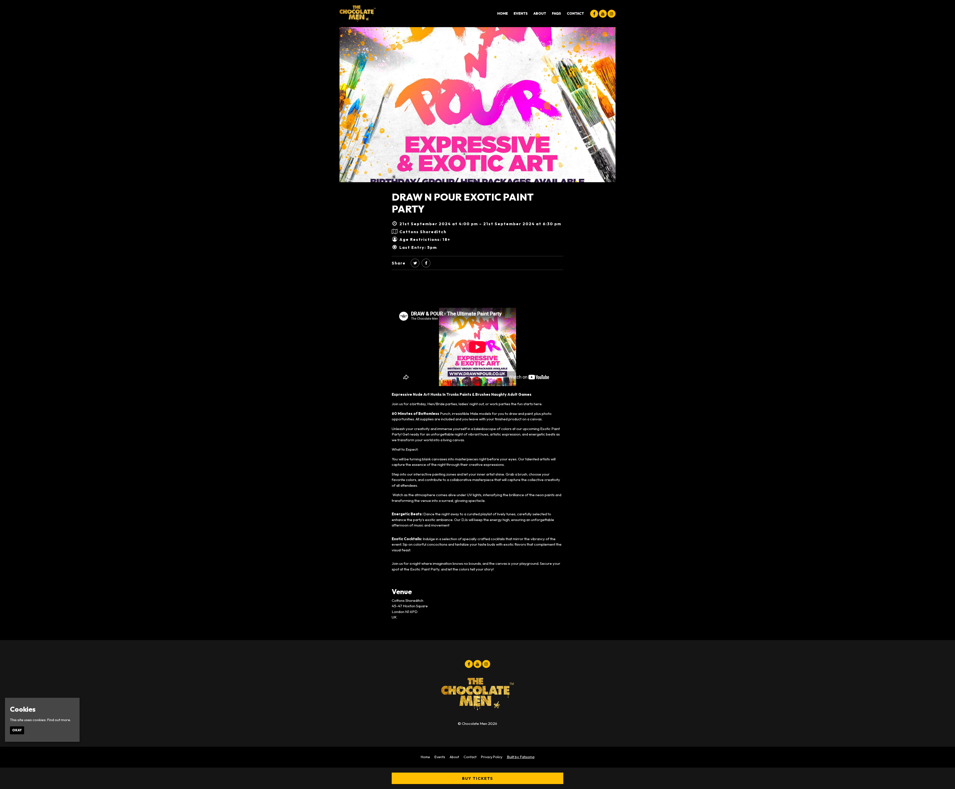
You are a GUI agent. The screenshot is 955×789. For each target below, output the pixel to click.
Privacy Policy (491, 757)
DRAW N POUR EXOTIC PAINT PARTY (462, 203)
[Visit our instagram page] (612, 13)
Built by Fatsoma (520, 756)
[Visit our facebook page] (594, 13)
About (539, 13)
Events (521, 13)
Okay (17, 730)
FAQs (556, 13)
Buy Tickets (477, 778)
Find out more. (59, 719)
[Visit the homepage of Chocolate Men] (357, 13)
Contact (575, 13)
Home (502, 13)
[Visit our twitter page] (415, 263)
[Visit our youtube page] (603, 13)
